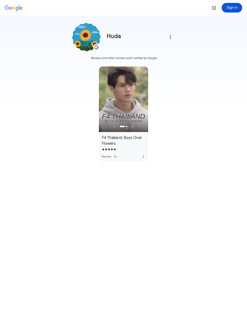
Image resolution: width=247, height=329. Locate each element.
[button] (214, 8)
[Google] (14, 8)
